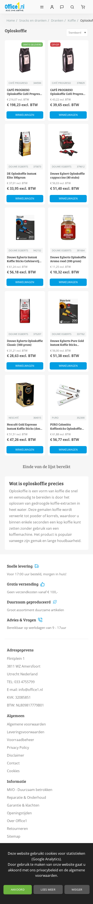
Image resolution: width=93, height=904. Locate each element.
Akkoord (17, 889)
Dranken (57, 20)
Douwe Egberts (18, 166)
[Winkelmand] (83, 7)
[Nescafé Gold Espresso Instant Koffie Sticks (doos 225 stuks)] (25, 395)
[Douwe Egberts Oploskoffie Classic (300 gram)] (25, 311)
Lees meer (48, 889)
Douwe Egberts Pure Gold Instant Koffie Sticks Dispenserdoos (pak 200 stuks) (67, 343)
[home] (10, 20)
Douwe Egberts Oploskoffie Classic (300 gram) (25, 343)
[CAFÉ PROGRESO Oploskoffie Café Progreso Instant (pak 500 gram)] (68, 60)
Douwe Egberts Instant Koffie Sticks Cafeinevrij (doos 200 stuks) (23, 259)
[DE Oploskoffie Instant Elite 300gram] (25, 144)
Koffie (72, 20)
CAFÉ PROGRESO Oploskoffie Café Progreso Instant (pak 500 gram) (67, 92)
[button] (24, 115)
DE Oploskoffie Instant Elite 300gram (21, 175)
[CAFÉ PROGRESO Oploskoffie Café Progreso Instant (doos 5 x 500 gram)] (25, 60)
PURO (55, 417)
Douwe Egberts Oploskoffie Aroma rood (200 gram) (68, 259)
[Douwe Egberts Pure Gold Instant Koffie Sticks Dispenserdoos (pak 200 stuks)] (68, 311)
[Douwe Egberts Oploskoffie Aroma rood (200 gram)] (68, 228)
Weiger (77, 889)
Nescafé (14, 417)
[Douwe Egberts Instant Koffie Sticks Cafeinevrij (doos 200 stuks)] (25, 228)
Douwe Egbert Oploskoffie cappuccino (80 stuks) (67, 175)
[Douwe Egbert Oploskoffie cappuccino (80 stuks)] (68, 144)
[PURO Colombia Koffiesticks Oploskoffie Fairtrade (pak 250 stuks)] (68, 395)
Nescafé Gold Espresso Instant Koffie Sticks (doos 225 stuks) (24, 426)
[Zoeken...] (72, 7)
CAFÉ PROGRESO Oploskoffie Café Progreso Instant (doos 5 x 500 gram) (25, 92)
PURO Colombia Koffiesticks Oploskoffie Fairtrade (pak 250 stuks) (67, 426)
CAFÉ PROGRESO (18, 83)
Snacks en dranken (33, 20)
